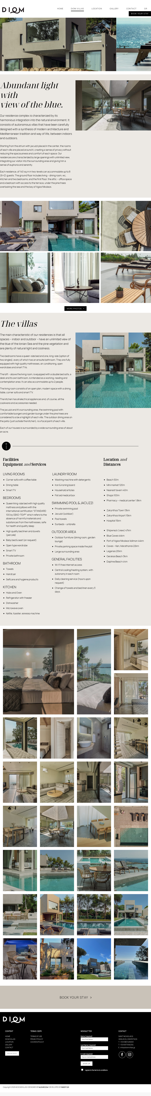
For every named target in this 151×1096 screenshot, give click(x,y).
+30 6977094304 (126, 1044)
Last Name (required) (88, 1045)
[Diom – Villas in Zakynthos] (16, 10)
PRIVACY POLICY (36, 1039)
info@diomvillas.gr (127, 1047)
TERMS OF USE (36, 1036)
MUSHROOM (43, 1087)
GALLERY (114, 8)
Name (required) (86, 1036)
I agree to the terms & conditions (96, 1070)
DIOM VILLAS (77, 8)
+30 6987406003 (127, 1042)
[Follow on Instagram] (129, 1054)
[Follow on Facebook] (122, 1054)
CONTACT (131, 8)
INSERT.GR (65, 1087)
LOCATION (97, 8)
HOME (60, 8)
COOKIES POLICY (37, 1042)
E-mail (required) (87, 1054)
